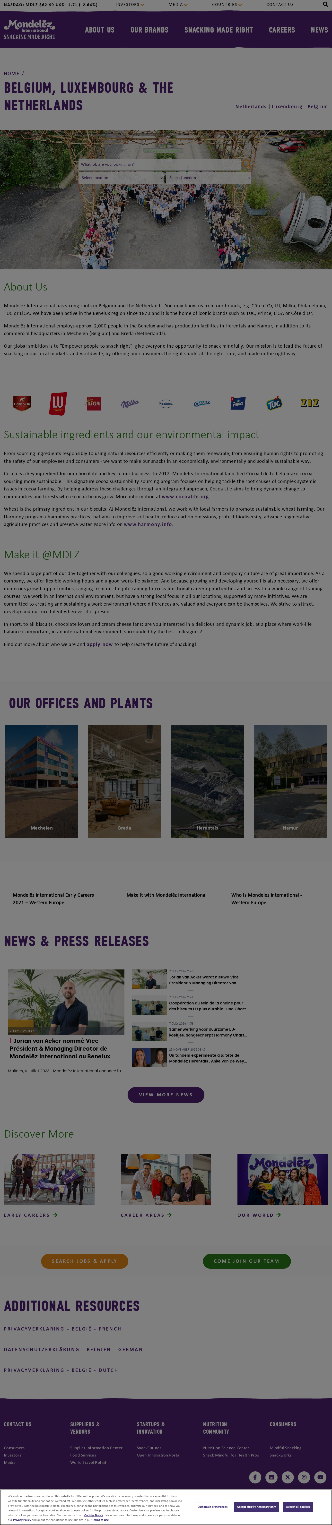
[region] (166, 1507)
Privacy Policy (22, 1520)
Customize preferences (212, 1507)
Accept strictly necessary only (256, 1507)
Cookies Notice (93, 1515)
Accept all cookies (298, 1507)
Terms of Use (100, 1520)
